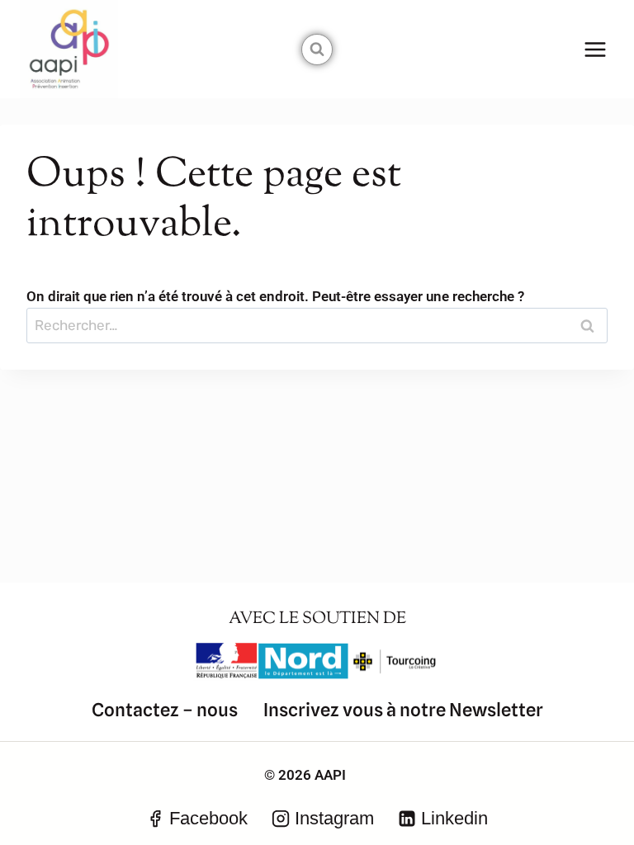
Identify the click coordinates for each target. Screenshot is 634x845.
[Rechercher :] (317, 325)
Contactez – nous (165, 709)
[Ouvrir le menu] (594, 49)
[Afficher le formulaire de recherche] (317, 49)
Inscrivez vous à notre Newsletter (403, 709)
